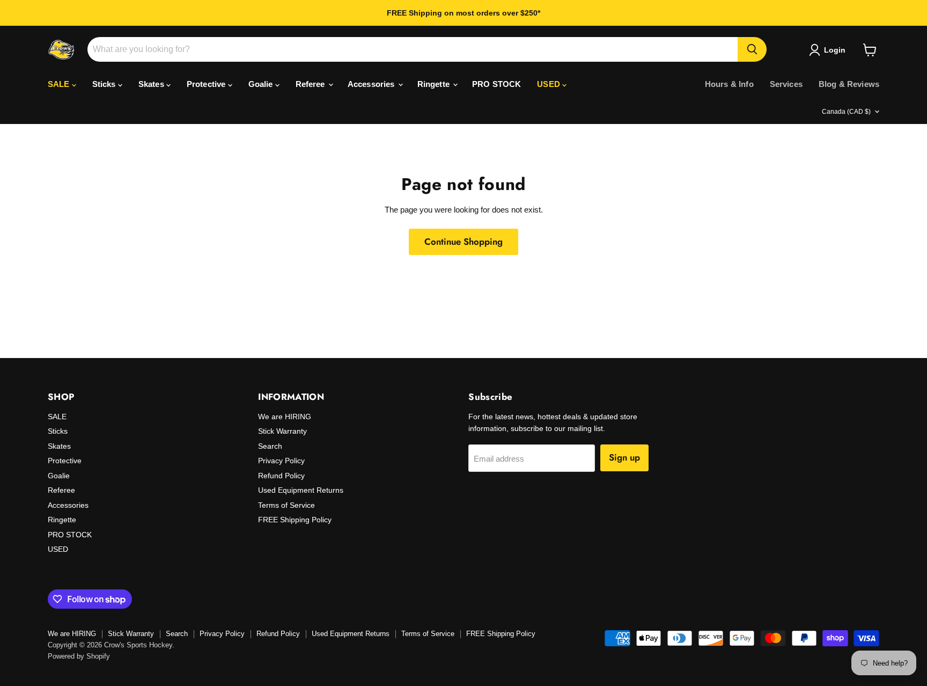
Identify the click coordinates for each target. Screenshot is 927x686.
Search (270, 446)
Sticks (105, 84)
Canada (846, 111)
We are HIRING (284, 416)
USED (549, 84)
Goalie (261, 84)
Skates (152, 84)
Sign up (624, 457)
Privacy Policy (281, 460)
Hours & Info (729, 84)
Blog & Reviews (849, 84)
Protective (207, 84)
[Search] (752, 49)
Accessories (372, 84)
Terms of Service (286, 505)
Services (786, 84)
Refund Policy (281, 475)
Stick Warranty (282, 431)
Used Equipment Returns (300, 490)
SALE (60, 84)
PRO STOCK (496, 84)
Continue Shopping (463, 241)
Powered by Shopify (79, 656)
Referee (311, 84)
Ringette (434, 84)
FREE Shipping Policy (295, 519)
